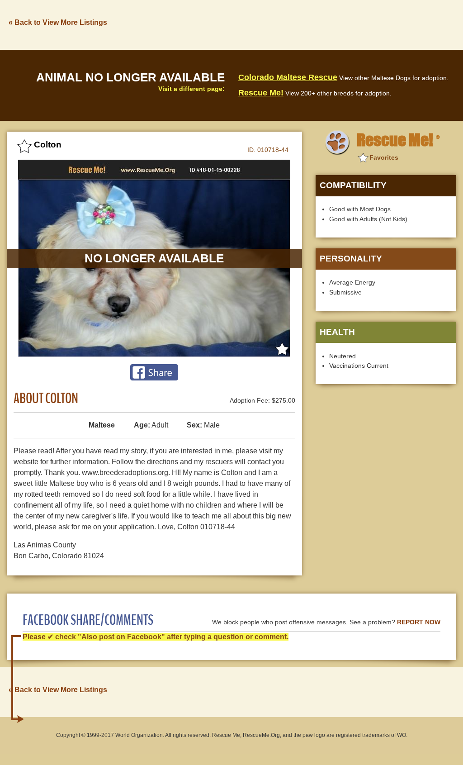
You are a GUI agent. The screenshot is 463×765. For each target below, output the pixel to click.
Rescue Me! (260, 92)
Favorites (383, 157)
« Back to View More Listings (58, 22)
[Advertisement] (291, 24)
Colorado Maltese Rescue (287, 77)
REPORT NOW (418, 622)
